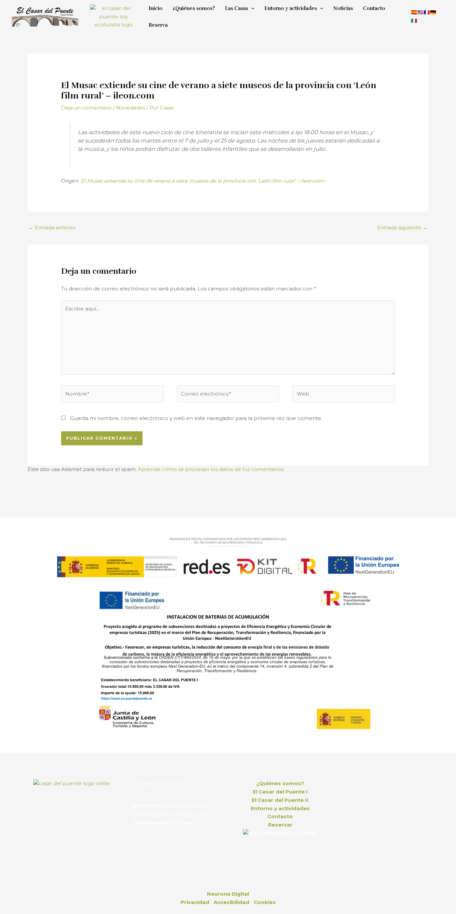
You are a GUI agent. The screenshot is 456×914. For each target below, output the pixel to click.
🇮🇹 (414, 20)
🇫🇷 (427, 12)
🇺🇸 (420, 12)
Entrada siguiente (402, 227)
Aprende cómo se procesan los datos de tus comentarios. (211, 469)
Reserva (158, 25)
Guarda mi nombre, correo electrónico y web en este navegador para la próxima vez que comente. (196, 418)
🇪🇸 (414, 12)
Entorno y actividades (280, 808)
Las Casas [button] (236, 8)
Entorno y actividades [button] (290, 8)
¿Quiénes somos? (194, 8)
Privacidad (195, 902)
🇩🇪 (433, 12)
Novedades (130, 107)
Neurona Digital (228, 894)
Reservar (280, 825)
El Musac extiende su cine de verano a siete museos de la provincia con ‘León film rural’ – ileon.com (203, 181)
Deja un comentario (86, 107)
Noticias (343, 8)
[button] (251, 8)
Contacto (374, 8)
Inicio (156, 8)
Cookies (265, 902)
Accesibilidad (231, 902)
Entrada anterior (52, 227)
